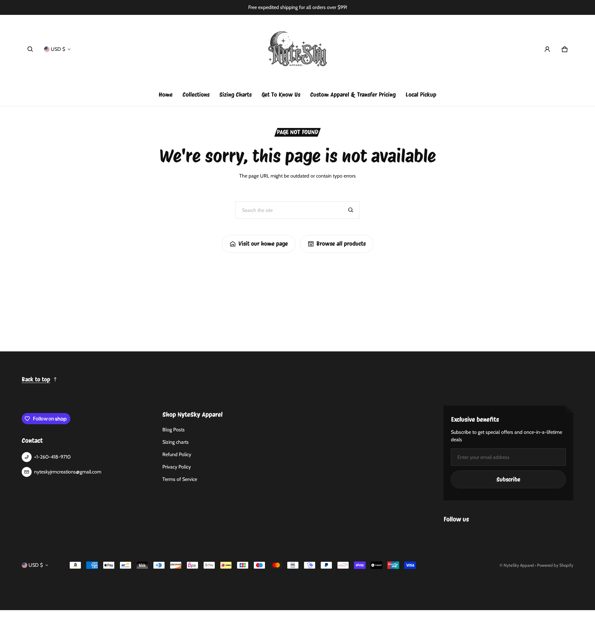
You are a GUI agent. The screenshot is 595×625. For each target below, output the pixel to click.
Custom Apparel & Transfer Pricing (353, 94)
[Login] (547, 49)
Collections (196, 94)
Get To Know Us (281, 94)
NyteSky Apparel (519, 565)
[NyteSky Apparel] (297, 49)
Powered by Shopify (555, 565)
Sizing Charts (235, 94)
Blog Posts (173, 430)
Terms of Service (179, 479)
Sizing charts (175, 442)
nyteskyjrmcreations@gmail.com (67, 472)
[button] (30, 49)
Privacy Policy (176, 467)
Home (166, 94)
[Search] (350, 210)
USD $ (58, 49)
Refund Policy (176, 454)
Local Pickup (421, 94)
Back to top (36, 379)
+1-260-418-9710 (52, 457)
